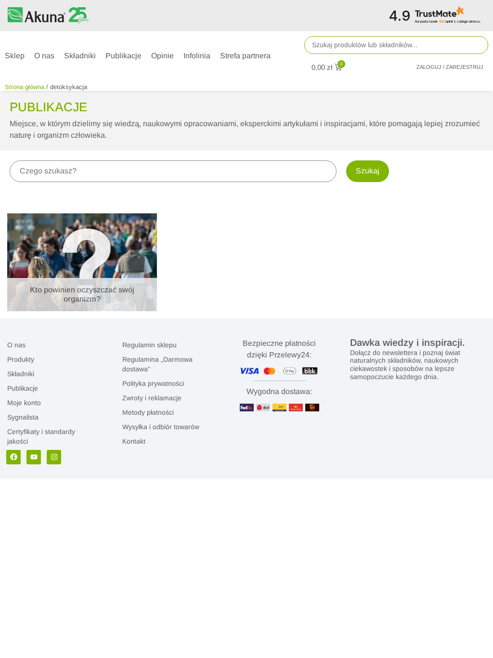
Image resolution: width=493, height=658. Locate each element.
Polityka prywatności (153, 383)
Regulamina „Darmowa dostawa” (157, 364)
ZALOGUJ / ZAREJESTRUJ (449, 67)
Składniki (20, 374)
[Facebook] (13, 457)
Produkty (20, 359)
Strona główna (24, 87)
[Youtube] (33, 457)
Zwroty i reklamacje (152, 398)
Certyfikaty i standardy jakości (41, 436)
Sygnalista (23, 417)
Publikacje (22, 388)
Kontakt (133, 441)
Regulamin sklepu (149, 345)
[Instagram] (54, 457)
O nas (16, 345)
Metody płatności (148, 412)
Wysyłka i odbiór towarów (160, 427)
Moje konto (24, 403)
